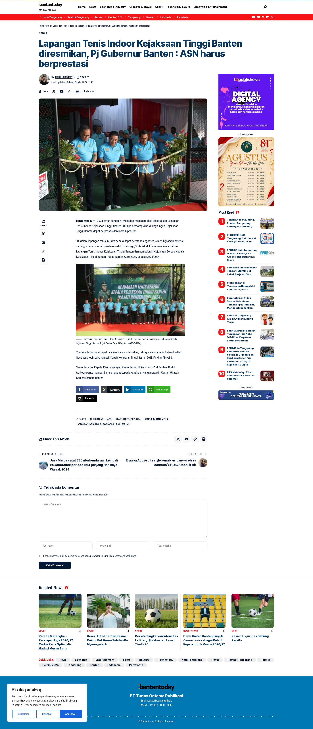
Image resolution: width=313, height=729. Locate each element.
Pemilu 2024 (115, 17)
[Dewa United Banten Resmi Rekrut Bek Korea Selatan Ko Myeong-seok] (108, 611)
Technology (165, 659)
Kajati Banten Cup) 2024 (128, 419)
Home (41, 25)
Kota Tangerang (53, 17)
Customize (23, 714)
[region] (47, 703)
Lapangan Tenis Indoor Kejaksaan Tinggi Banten (103, 424)
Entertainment (104, 659)
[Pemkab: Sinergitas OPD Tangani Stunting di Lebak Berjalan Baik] (267, 271)
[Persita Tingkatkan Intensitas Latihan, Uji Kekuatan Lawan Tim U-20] (156, 611)
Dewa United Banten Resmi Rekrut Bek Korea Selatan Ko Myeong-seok (107, 640)
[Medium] (263, 17)
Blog (48, 25)
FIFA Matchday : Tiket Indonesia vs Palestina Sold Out (240, 375)
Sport (43, 33)
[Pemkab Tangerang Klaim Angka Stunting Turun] (267, 319)
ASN (109, 419)
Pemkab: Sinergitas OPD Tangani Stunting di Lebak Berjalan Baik (242, 270)
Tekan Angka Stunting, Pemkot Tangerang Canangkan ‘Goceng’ (241, 223)
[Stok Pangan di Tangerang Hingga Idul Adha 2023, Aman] (267, 286)
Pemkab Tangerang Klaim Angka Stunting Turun (240, 318)
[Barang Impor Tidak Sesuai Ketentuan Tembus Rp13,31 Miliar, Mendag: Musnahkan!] (267, 301)
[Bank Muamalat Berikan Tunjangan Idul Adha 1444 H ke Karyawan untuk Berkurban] (267, 334)
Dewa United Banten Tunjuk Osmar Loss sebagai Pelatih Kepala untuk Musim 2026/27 (204, 640)
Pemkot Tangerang (78, 17)
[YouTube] (253, 17)
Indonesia (165, 17)
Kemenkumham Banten (156, 419)
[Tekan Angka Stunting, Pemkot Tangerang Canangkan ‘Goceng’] (267, 223)
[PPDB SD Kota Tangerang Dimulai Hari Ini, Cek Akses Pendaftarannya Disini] (267, 253)
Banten (150, 17)
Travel (215, 659)
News (186, 630)
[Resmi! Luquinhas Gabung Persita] (252, 611)
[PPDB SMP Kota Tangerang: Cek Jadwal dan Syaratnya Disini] (267, 238)
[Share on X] (53, 91)
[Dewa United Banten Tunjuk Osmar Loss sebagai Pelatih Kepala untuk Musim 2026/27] (204, 611)
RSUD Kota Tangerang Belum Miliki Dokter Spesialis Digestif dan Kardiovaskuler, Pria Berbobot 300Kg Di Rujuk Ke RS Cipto (240, 356)
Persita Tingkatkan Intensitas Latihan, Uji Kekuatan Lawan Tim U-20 (156, 640)
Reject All (47, 714)
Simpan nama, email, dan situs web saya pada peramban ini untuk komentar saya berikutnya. (90, 555)
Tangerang (134, 17)
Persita (99, 17)
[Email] (61, 91)
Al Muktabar (96, 419)
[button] (265, 7)
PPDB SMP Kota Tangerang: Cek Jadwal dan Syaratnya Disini (241, 238)
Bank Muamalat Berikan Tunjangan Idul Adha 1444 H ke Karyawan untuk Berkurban (241, 335)
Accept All (70, 714)
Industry (144, 659)
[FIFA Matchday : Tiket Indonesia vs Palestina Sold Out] (267, 376)
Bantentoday (64, 77)
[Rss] (272, 17)
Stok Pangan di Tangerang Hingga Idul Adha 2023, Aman (241, 286)
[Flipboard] (267, 17)
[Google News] (258, 17)
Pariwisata (183, 17)
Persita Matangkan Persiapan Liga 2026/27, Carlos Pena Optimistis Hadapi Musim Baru (56, 642)
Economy (81, 659)
